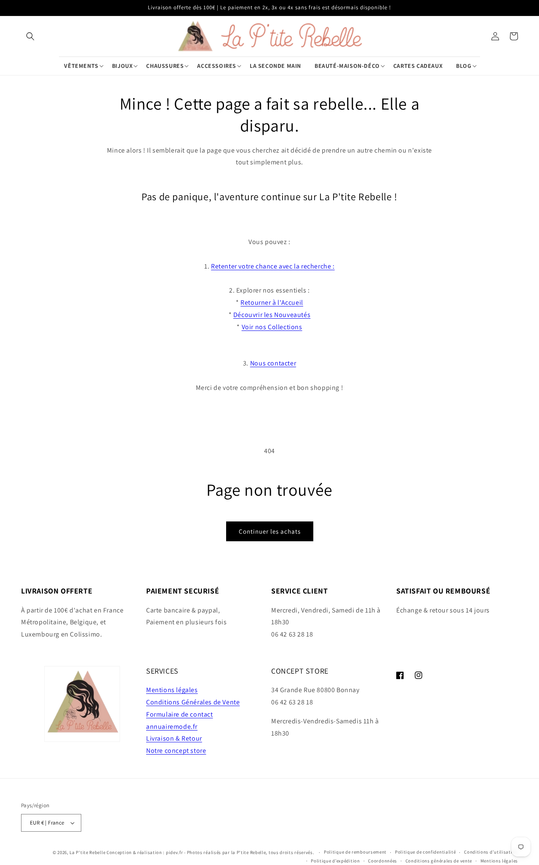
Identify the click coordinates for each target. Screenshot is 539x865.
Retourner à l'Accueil (271, 302)
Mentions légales (172, 689)
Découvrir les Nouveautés (271, 314)
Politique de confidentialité (425, 852)
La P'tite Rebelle (87, 852)
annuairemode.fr (171, 726)
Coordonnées (382, 861)
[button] (30, 36)
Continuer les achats (270, 531)
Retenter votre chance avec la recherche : (273, 266)
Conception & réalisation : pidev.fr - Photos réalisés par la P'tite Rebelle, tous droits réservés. (211, 852)
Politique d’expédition (335, 861)
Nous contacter (273, 363)
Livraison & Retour (174, 738)
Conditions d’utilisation (491, 852)
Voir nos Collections (272, 326)
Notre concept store (176, 750)
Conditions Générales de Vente (193, 702)
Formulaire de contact (179, 714)
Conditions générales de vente (439, 861)
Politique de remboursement (355, 852)
